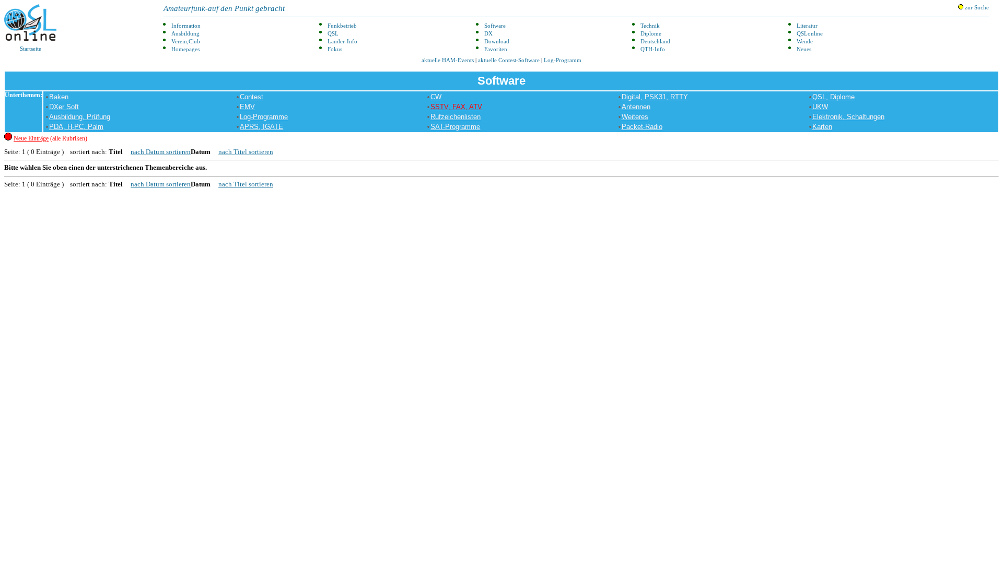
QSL (333, 34)
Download (496, 41)
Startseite (30, 49)
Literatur (807, 26)
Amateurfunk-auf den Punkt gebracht (224, 8)
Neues (804, 49)
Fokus (335, 49)
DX (488, 34)
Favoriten (495, 49)
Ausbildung (185, 34)
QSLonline (810, 34)
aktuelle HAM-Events (448, 60)
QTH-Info (652, 49)
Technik (650, 26)
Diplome (650, 34)
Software (495, 26)
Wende (805, 41)
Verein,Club (185, 41)
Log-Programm (562, 60)
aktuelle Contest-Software (509, 60)
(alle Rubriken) (50, 138)
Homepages (185, 49)
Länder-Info (342, 41)
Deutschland (655, 41)
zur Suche (976, 7)
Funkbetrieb (342, 26)
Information (186, 26)
